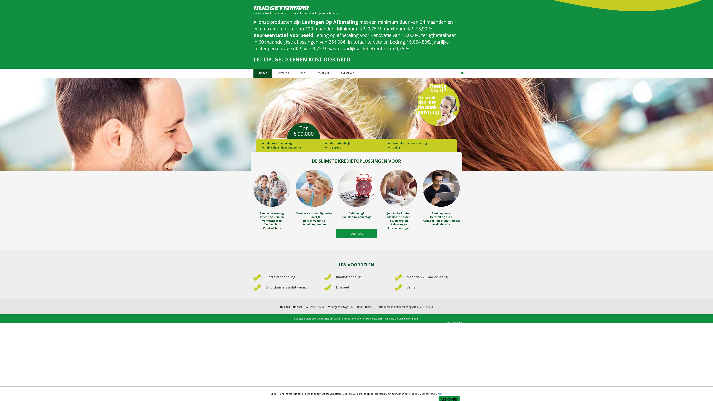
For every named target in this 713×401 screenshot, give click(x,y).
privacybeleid (454, 323)
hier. (440, 393)
